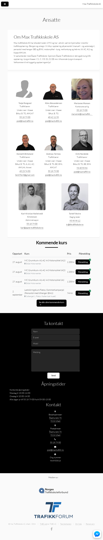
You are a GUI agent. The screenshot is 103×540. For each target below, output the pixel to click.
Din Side (78, 524)
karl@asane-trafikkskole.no (32, 227)
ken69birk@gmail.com (24, 175)
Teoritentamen (65, 524)
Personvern (90, 524)
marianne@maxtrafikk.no (82, 114)
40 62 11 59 (53, 117)
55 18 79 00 (24, 117)
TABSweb (43, 524)
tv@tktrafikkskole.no (74, 224)
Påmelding (84, 261)
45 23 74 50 (24, 171)
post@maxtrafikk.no (25, 121)
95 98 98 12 (74, 220)
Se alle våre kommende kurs (51, 302)
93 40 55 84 (82, 168)
